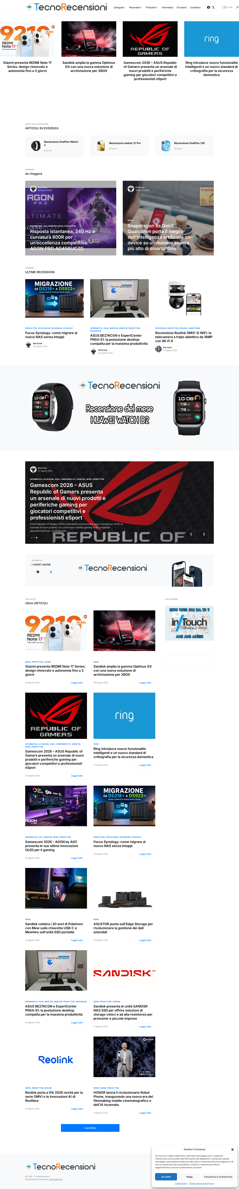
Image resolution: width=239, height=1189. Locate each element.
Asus (106, 328)
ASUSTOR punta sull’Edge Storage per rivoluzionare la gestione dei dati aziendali (123, 928)
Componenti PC (68, 479)
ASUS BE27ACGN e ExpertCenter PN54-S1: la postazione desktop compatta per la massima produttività (119, 340)
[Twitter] (213, 7)
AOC (45, 226)
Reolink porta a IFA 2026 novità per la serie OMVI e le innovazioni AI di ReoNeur (54, 1097)
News (60, 226)
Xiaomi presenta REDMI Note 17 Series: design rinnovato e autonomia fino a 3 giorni (27, 67)
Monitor (52, 226)
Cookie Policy (181, 1183)
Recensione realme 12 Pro (125, 143)
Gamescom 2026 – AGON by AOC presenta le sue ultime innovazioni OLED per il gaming (51, 846)
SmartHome (194, 328)
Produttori (70, 226)
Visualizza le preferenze (218, 1176)
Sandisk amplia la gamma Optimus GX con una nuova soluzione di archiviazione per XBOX (88, 67)
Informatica (36, 226)
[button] (232, 1149)
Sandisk (116, 1001)
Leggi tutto (77, 682)
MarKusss (42, 187)
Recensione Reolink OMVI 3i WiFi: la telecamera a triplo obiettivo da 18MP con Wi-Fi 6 (183, 337)
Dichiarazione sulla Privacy (201, 1183)
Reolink (183, 328)
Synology (68, 328)
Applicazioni (44, 328)
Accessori (48, 479)
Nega (189, 1176)
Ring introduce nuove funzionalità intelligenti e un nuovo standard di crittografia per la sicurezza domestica (123, 753)
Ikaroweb (167, 347)
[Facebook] (208, 7)
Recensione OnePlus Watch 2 (61, 143)
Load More (90, 1127)
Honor (103, 1088)
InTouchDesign (56, 1179)
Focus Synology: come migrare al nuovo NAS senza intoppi (51, 335)
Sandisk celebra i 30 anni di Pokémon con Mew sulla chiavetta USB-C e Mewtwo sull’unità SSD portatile (54, 928)
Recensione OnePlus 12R (189, 143)
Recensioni (56, 328)
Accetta (166, 1176)
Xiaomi (47, 662)
